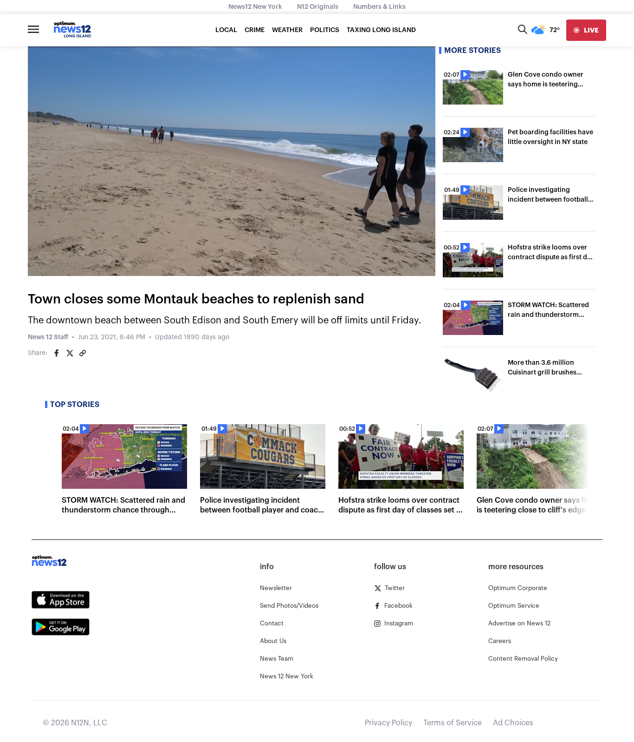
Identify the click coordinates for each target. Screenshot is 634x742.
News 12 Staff (48, 337)
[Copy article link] (82, 353)
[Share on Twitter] (69, 353)
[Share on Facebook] (56, 353)
